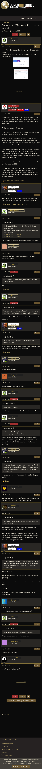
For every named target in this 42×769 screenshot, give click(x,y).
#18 (38, 624)
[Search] (40, 18)
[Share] (35, 46)
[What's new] (35, 18)
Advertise (5, 746)
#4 (38, 218)
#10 (38, 383)
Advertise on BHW (21, 91)
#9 (38, 366)
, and (14, 180)
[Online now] (6, 362)
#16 (38, 553)
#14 (38, 495)
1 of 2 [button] (15, 34)
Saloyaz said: (8, 629)
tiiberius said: (8, 307)
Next (21, 34)
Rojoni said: (7, 222)
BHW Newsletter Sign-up (10, 749)
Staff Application (7, 744)
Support (4, 752)
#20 (38, 665)
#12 (38, 424)
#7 (38, 303)
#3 (38, 195)
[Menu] (2, 18)
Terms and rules (7, 755)
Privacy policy (6, 758)
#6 (38, 272)
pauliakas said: (8, 404)
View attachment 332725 (12, 236)
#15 (38, 513)
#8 (38, 333)
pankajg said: (8, 276)
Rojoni (6, 31)
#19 (38, 649)
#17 (38, 608)
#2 (38, 114)
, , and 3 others (17, 204)
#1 (38, 47)
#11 (38, 399)
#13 (38, 457)
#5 (38, 253)
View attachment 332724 (12, 234)
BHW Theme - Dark (10, 740)
